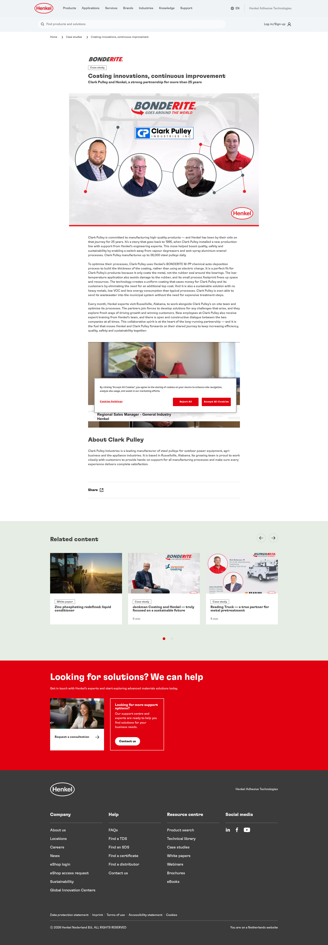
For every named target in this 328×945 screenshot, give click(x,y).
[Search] (43, 24)
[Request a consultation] (77, 724)
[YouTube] (247, 830)
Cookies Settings (111, 401)
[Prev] (259, 538)
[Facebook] (237, 830)
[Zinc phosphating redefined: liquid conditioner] (86, 588)
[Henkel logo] (44, 8)
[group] (164, 595)
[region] (165, 395)
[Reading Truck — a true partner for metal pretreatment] (242, 588)
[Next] (271, 538)
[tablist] (164, 638)
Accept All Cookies (216, 402)
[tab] (164, 638)
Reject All (186, 402)
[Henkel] (62, 789)
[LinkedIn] (228, 830)
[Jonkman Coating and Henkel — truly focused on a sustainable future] (164, 588)
